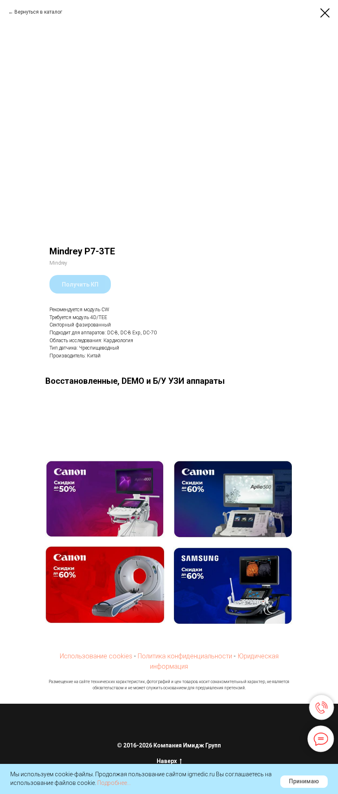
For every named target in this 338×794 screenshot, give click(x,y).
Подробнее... (114, 783)
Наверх (167, 761)
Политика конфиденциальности (185, 656)
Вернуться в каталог (38, 12)
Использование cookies (96, 656)
